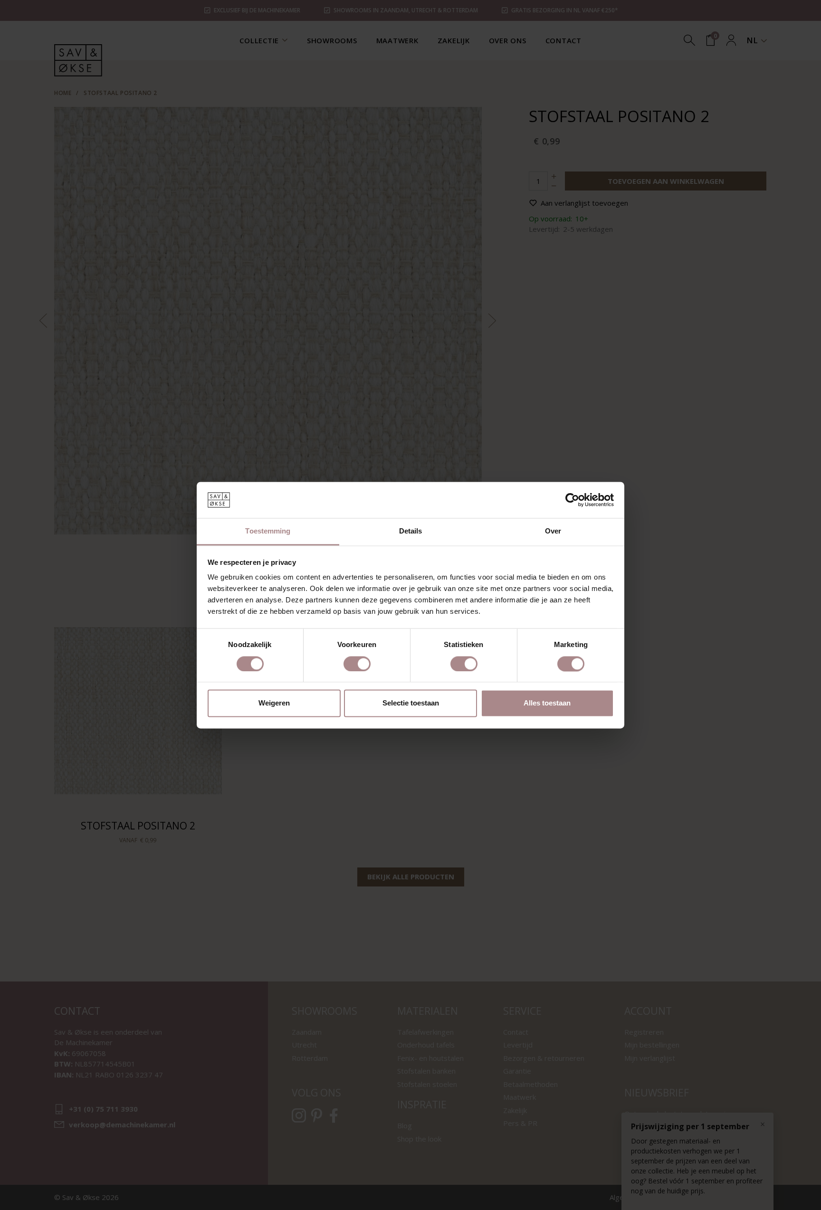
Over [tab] (553, 531)
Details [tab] (410, 531)
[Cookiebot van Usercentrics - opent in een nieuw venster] (572, 500)
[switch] (357, 663)
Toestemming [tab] (267, 531)
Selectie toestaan (410, 703)
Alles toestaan (547, 703)
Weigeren (274, 703)
